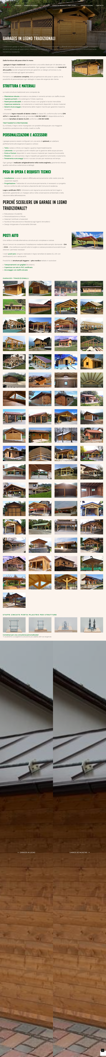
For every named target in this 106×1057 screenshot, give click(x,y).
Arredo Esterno (31, 5)
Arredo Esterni (11, 41)
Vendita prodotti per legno (64, 5)
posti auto (12, 254)
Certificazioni (87, 5)
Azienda (17, 5)
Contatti (100, 5)
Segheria (44, 5)
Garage (6, 41)
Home (5, 35)
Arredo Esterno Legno (14, 35)
